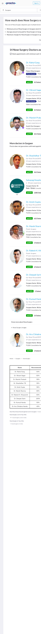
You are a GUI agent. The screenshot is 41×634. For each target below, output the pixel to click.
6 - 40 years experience (33, 183)
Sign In (36, 3)
